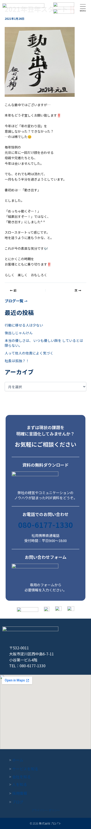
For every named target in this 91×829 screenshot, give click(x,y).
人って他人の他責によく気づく (29, 352)
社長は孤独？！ (17, 360)
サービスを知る (23, 769)
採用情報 (18, 793)
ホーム (16, 760)
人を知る (18, 784)
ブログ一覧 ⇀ (16, 300)
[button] (83, 8)
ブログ (16, 802)
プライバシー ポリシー (45, 810)
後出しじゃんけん (19, 332)
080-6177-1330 (45, 524)
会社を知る (20, 776)
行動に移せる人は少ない (24, 325)
